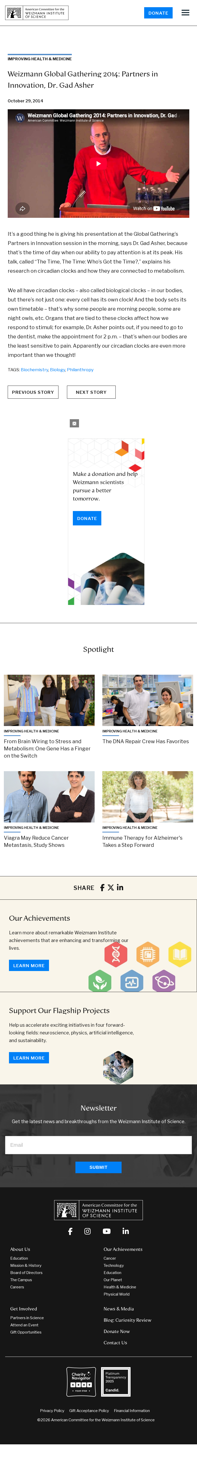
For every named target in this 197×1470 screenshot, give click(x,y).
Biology (57, 369)
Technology (114, 1265)
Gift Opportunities (26, 1332)
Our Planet (113, 1280)
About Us (20, 1249)
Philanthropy (80, 369)
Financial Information (132, 1410)
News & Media (119, 1308)
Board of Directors (26, 1272)
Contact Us (115, 1342)
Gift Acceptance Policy (89, 1410)
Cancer (110, 1258)
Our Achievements (39, 918)
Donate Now (117, 1331)
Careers (17, 1287)
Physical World (117, 1294)
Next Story (91, 392)
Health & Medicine (120, 1287)
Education (19, 1258)
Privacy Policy (52, 1410)
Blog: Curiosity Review (127, 1320)
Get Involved (23, 1308)
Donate (158, 13)
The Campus (21, 1280)
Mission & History (26, 1265)
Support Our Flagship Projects (59, 1010)
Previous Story (33, 392)
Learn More (29, 965)
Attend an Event (24, 1325)
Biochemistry (34, 369)
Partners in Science (27, 1318)
